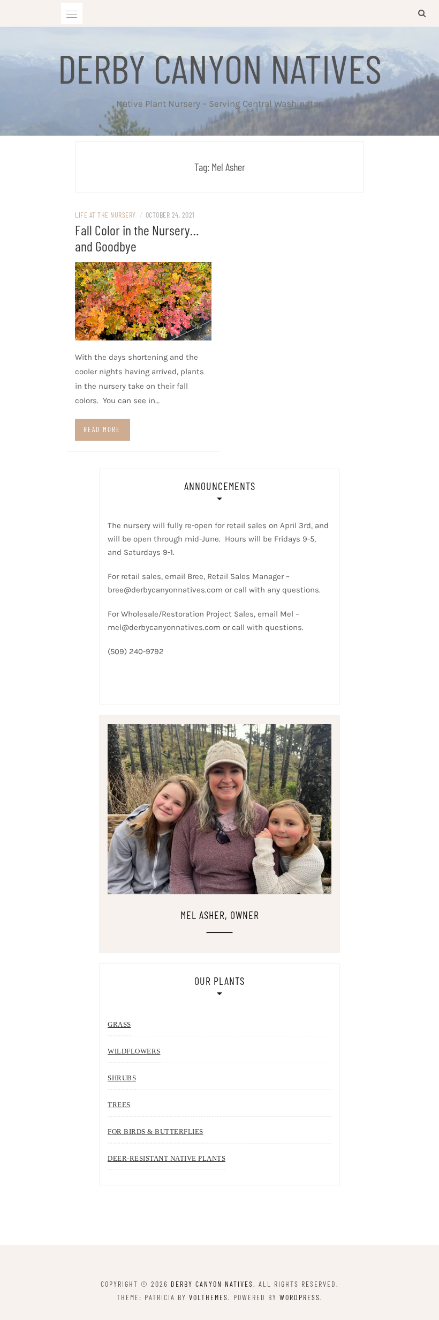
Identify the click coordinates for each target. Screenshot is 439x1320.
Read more (102, 429)
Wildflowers (134, 1051)
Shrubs (122, 1078)
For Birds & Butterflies (155, 1132)
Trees (119, 1105)
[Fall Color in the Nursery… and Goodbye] (143, 300)
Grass (119, 1024)
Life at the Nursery (105, 214)
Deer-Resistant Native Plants (166, 1158)
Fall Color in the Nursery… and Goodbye (137, 237)
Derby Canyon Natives (220, 67)
